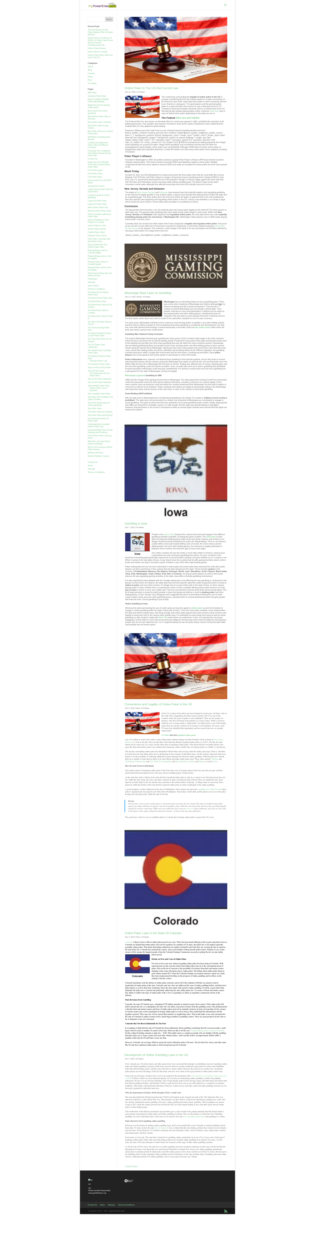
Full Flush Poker (95, 177)
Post (90, 80)
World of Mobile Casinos (98, 456)
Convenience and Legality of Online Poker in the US (158, 704)
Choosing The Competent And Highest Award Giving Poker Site (99, 153)
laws (185, 1116)
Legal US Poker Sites (97, 204)
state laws (214, 111)
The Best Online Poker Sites (100, 298)
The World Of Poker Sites (99, 364)
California (215, 759)
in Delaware (163, 1127)
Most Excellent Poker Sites (99, 211)
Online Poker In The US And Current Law (151, 88)
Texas (215, 761)
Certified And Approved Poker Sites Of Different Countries (98, 145)
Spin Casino (93, 286)
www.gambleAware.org (97, 1193)
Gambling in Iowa (136, 523)
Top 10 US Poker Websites (99, 382)
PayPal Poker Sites (96, 232)
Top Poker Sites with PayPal (100, 415)
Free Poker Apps (95, 170)
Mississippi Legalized (135, 375)
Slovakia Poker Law (98, 361)
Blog (90, 70)
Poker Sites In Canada (97, 52)
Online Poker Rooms (97, 48)
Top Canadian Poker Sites (99, 394)
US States (141, 92)
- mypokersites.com (116, 1211)
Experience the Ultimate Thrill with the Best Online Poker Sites (99, 164)
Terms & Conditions (96, 289)
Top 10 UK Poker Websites (99, 379)
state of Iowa (169, 534)
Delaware (163, 192)
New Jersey (142, 192)
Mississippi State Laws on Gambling (148, 293)
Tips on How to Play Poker (99, 367)
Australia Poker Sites (97, 96)
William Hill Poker (95, 453)
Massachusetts (180, 761)
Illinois (201, 761)
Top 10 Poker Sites (96, 371)
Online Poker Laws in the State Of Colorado (153, 933)
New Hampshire (165, 761)
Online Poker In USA (97, 226)
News (138, 708)
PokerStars (92, 279)
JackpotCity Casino (96, 186)
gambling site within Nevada (210, 789)
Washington (129, 761)
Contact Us (92, 159)
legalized (182, 735)
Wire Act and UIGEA (187, 118)
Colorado (128, 942)
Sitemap (91, 282)
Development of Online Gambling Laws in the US (156, 1055)
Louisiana (191, 761)
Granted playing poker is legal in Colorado (207, 1030)
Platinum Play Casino (97, 236)
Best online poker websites (99, 122)
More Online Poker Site (98, 207)
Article (139, 297)
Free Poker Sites (95, 174)
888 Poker (92, 93)
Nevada (151, 192)
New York (154, 761)
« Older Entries (131, 1166)
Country (91, 73)
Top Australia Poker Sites (99, 386)
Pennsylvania (140, 761)
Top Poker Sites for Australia (100, 412)
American (190, 808)
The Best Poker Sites (97, 301)
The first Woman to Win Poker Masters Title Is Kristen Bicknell (100, 32)
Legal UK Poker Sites (97, 201)
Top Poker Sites (95, 408)
